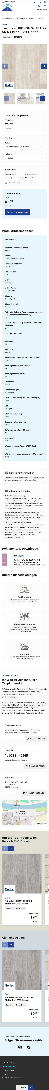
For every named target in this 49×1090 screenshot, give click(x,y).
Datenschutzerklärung (13, 1078)
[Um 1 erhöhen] (22, 178)
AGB (6, 1074)
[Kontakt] (45, 1)
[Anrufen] (40, 1)
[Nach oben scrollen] (30, 1087)
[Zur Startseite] (7, 7)
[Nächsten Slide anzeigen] (44, 66)
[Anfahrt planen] (35, 1)
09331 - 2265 (18, 755)
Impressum (9, 1071)
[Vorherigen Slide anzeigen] (4, 66)
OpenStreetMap (41, 823)
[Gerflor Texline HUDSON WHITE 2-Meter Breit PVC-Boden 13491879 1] (24, 66)
